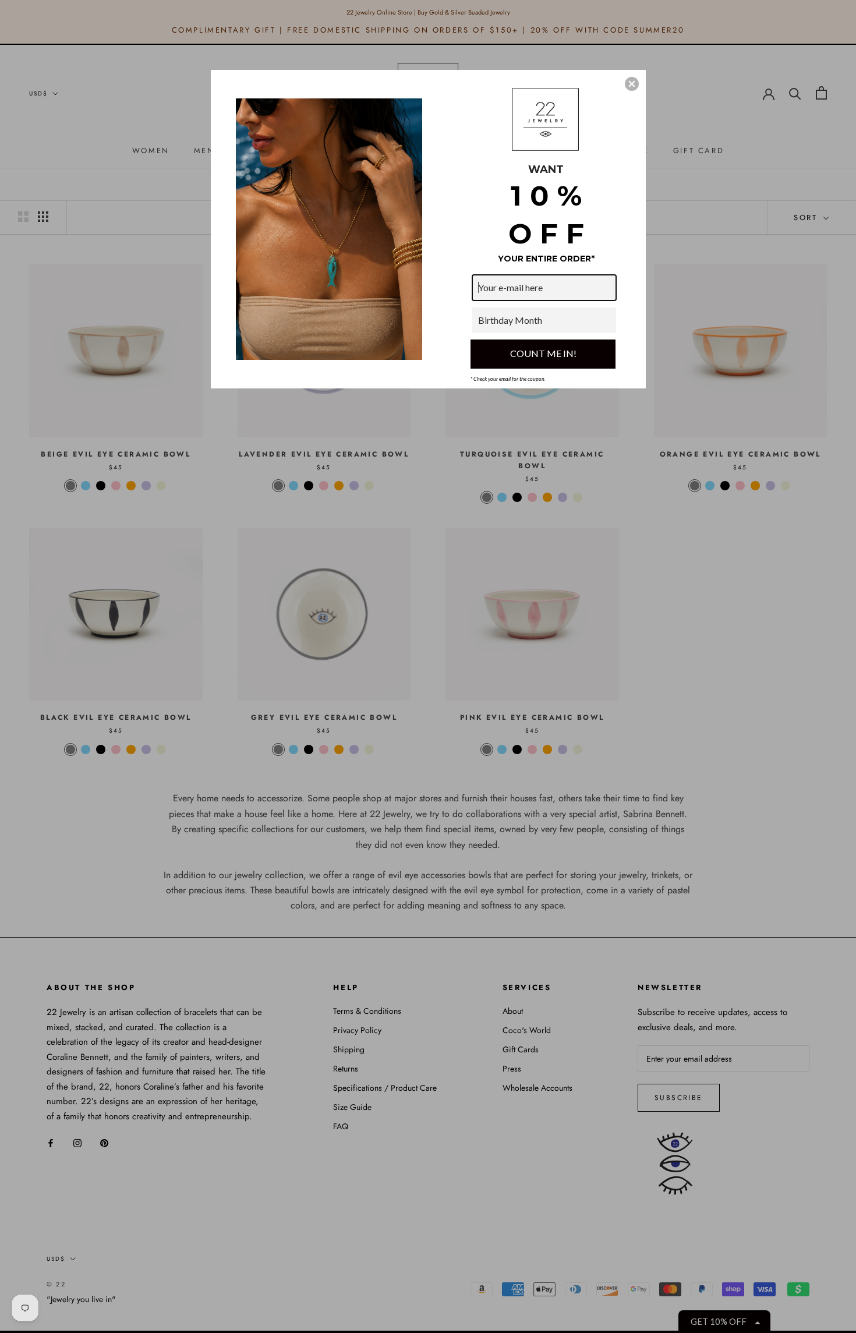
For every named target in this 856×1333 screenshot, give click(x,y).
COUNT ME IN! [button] (543, 353)
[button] (632, 84)
